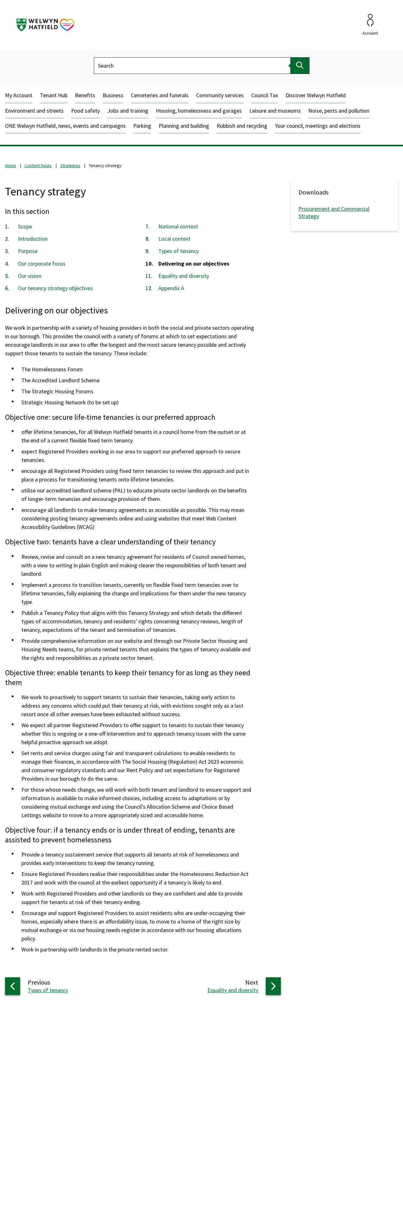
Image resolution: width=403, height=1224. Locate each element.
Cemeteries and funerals (160, 95)
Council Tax (264, 95)
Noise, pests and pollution (338, 110)
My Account (18, 95)
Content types (38, 165)
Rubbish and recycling (242, 125)
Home (10, 165)
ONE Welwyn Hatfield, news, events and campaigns (65, 125)
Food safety (85, 110)
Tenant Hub (53, 95)
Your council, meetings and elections (317, 125)
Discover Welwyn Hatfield (316, 95)
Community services (220, 95)
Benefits (85, 95)
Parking (142, 125)
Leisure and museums (275, 110)
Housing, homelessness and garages (199, 110)
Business (113, 95)
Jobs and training (127, 110)
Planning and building (184, 125)
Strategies (70, 165)
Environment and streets (34, 110)
